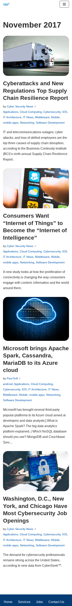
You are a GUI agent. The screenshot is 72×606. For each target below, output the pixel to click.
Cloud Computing (31, 111)
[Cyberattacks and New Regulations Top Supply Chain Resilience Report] (36, 56)
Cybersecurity (52, 111)
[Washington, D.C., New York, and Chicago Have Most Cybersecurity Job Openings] (36, 471)
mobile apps (10, 122)
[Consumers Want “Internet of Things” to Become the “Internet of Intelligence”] (36, 188)
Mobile (55, 117)
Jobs (39, 602)
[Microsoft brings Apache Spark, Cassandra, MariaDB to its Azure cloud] (36, 319)
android (8, 384)
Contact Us (56, 602)
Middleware (42, 117)
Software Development (50, 122)
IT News (28, 117)
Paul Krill (12, 378)
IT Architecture (12, 117)
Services (24, 602)
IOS (64, 111)
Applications (10, 111)
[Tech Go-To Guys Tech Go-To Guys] (7, 4)
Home (8, 602)
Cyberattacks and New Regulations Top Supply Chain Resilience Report (35, 90)
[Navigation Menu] (64, 4)
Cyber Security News (20, 106)
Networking (27, 122)
